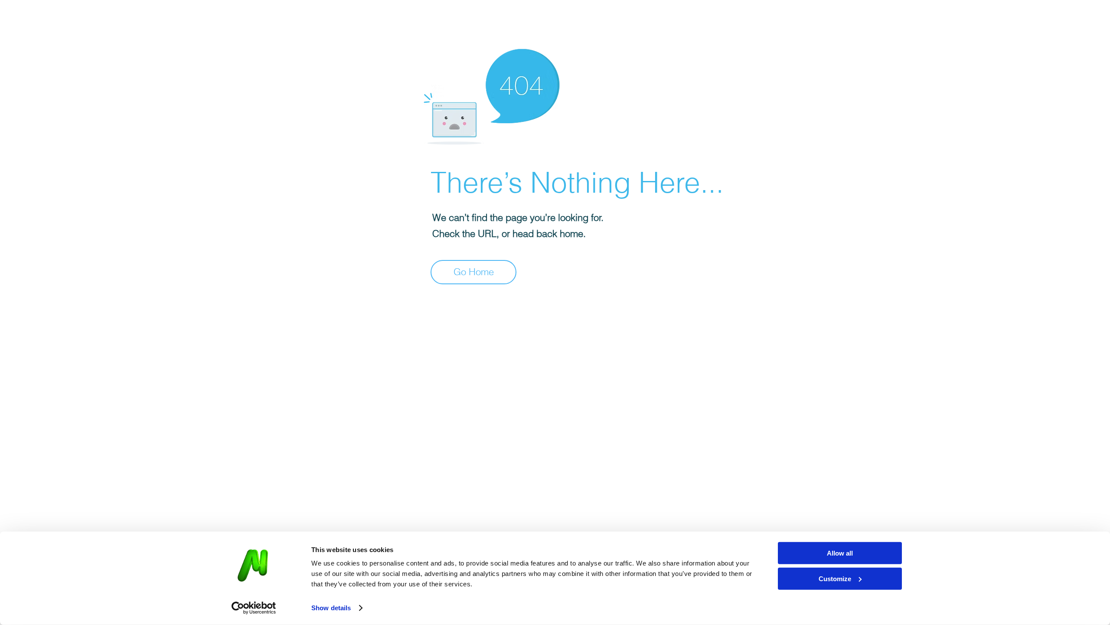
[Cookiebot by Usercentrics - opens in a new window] (254, 608)
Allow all (840, 553)
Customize (835, 578)
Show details (331, 608)
